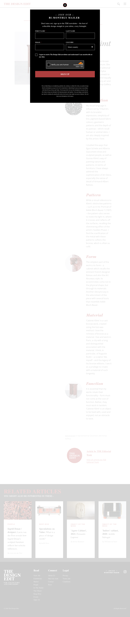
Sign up (65, 74)
